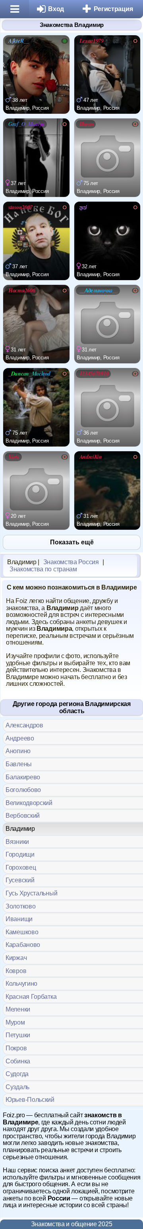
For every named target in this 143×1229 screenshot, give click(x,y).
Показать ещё (72, 542)
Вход (56, 9)
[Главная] (14, 9)
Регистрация (113, 9)
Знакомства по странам (43, 569)
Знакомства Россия (71, 562)
